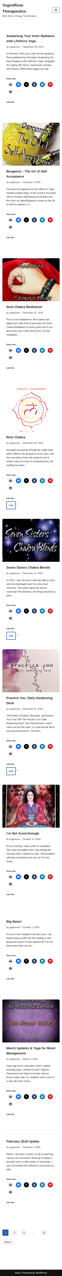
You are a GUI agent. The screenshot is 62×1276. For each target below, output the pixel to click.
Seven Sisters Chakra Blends (28, 567)
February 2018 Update (22, 1141)
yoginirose (14, 47)
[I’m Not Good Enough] (31, 806)
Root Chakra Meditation (24, 307)
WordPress (41, 1272)
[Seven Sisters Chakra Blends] (31, 540)
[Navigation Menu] (56, 10)
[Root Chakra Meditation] (31, 279)
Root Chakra (15, 437)
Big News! (14, 921)
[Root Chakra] (31, 410)
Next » (8, 1242)
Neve (18, 1272)
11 (44, 1232)
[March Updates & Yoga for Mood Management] (31, 1020)
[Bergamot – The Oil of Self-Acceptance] (31, 144)
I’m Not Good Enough (22, 833)
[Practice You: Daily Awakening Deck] (31, 670)
